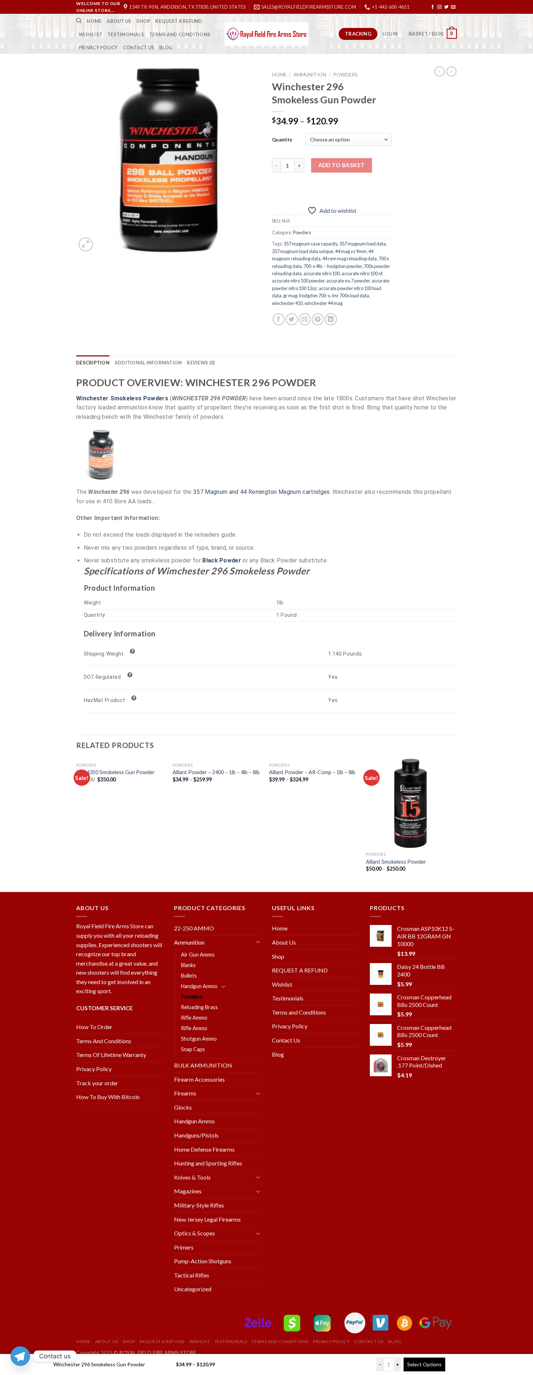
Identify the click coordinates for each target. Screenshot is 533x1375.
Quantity (282, 140)
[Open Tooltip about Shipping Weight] (133, 651)
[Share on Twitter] (292, 319)
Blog (166, 47)
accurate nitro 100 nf (362, 273)
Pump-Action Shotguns (202, 1261)
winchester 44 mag (324, 303)
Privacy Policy (98, 47)
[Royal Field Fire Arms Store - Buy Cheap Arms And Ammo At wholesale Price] (266, 34)
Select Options (424, 1364)
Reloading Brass (199, 1007)
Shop (143, 21)
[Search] (79, 21)
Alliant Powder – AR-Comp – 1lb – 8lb (312, 772)
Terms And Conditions (103, 1040)
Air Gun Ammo (198, 954)
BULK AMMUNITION (203, 1065)
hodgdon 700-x (314, 295)
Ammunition (309, 75)
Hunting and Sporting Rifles (208, 1163)
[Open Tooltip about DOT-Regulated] (130, 675)
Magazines (188, 1191)
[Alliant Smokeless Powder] (410, 803)
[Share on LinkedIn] (331, 319)
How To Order (94, 1026)
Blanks (188, 965)
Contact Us (138, 47)
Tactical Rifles (191, 1275)
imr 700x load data (350, 295)
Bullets (189, 976)
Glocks (183, 1107)
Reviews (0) (201, 363)
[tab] (93, 362)
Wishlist (90, 34)
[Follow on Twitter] (446, 7)
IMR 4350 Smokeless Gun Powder (115, 772)
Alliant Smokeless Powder (396, 862)
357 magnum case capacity (311, 244)
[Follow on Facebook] (432, 7)
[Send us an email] (453, 7)
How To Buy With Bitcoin (108, 1096)
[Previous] (76, 824)
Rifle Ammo (194, 1018)
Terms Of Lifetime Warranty (111, 1054)
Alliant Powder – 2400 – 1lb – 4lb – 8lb (216, 772)
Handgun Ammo (199, 986)
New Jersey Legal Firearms (207, 1219)
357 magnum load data (362, 244)
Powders (345, 75)
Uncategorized (192, 1288)
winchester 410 (287, 303)
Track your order (97, 1082)
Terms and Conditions (179, 34)
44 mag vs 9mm (351, 251)
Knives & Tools (192, 1177)
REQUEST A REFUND (178, 21)
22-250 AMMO (194, 928)
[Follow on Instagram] (439, 7)
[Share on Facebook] (279, 319)
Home (94, 21)
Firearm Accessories (199, 1079)
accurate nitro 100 (321, 273)
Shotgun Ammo (199, 1039)
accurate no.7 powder (348, 281)
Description (93, 363)
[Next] (454, 824)
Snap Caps (193, 1049)
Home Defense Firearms (204, 1149)
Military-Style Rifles (199, 1205)
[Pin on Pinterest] (318, 319)
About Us (119, 21)
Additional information (148, 363)
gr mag (290, 295)
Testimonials (125, 34)
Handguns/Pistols (196, 1135)
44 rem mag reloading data (349, 258)
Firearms (185, 1093)
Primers (184, 1247)
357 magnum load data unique (302, 251)
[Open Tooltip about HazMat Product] (134, 698)
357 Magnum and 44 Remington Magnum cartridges (261, 491)
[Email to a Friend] (305, 319)
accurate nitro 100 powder (298, 281)
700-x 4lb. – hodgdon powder (332, 266)
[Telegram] (20, 1356)
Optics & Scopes (194, 1233)
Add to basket (341, 165)
